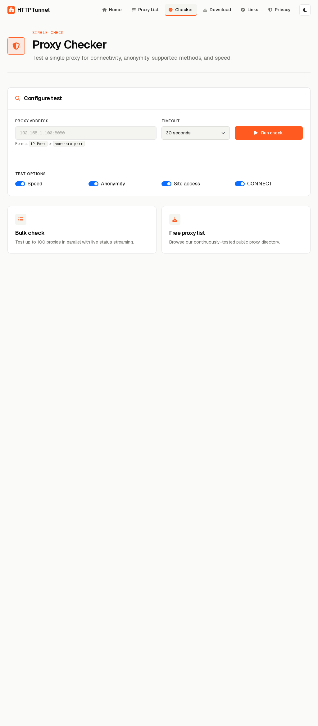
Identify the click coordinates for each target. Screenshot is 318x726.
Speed (35, 183)
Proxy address (31, 121)
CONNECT (259, 183)
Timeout (170, 121)
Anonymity (113, 183)
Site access (187, 183)
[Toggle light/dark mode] (305, 10)
